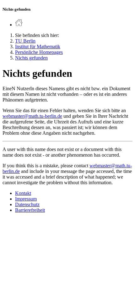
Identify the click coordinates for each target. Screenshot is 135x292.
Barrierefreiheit (30, 210)
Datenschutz (27, 204)
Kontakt (23, 193)
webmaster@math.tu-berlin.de (32, 116)
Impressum (26, 198)
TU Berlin (25, 41)
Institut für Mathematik (37, 46)
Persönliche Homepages (39, 52)
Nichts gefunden (31, 57)
